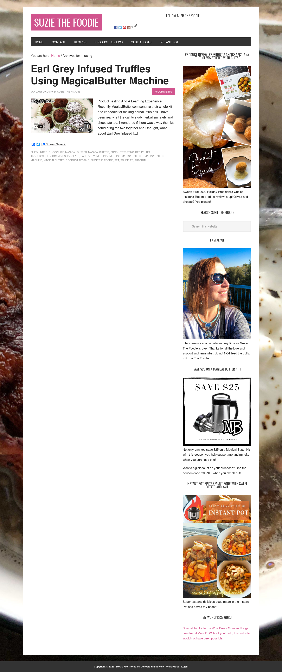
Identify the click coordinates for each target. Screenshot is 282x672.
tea (148, 152)
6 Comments (163, 91)
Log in (184, 666)
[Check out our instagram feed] (128, 27)
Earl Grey (88, 156)
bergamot (56, 156)
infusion (115, 156)
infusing (102, 156)
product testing (122, 152)
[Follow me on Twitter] (120, 27)
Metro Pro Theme (126, 666)
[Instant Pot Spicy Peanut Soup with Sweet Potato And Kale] (217, 596)
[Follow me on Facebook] (115, 27)
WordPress (172, 666)
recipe (140, 152)
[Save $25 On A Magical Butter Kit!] (217, 444)
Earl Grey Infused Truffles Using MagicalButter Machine (100, 74)
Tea (117, 160)
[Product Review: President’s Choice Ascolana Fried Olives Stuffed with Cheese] (217, 186)
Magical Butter (76, 152)
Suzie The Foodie (66, 22)
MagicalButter (98, 152)
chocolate (56, 152)
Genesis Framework (152, 666)
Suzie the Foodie (102, 160)
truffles (127, 160)
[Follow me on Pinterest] (124, 27)
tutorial (141, 160)
